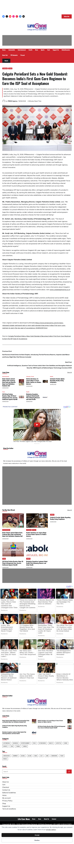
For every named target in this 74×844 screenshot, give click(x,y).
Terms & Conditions (9, 809)
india (35, 755)
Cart (3, 784)
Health (51, 376)
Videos (25, 746)
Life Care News (24, 818)
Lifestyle (5, 68)
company (15, 755)
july (41, 755)
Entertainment (5, 376)
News (65, 743)
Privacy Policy (7, 801)
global (23, 755)
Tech (12, 746)
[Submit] (69, 771)
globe (29, 755)
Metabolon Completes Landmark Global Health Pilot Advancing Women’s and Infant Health (33, 396)
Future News (42, 743)
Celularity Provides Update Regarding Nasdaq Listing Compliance (57, 380)
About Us (5, 782)
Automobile (6, 743)
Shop (4, 803)
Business (15, 743)
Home (4, 795)
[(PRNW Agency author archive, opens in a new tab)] (3, 102)
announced (6, 755)
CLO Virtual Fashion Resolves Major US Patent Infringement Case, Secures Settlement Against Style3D (9, 396)
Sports (5, 746)
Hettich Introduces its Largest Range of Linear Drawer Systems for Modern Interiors (33, 381)
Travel (10, 68)
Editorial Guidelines (9, 793)
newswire (54, 755)
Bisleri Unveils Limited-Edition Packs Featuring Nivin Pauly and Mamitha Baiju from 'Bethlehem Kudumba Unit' (9, 382)
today (62, 755)
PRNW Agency (12, 101)
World (5, 758)
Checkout (5, 787)
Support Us (6, 806)
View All (69, 372)
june (47, 755)
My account (6, 798)
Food (3, 391)
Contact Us (6, 790)
